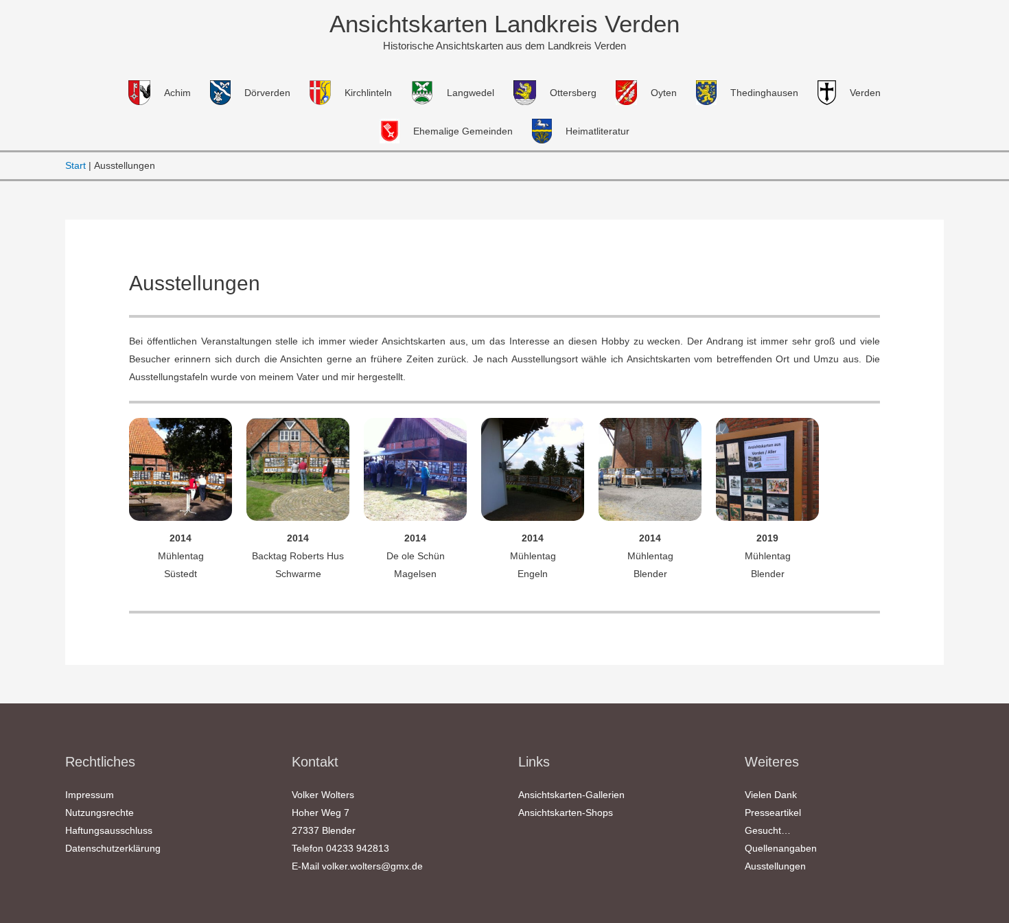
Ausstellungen (775, 866)
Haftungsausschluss (108, 830)
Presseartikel (773, 812)
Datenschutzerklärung (113, 848)
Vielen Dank (771, 794)
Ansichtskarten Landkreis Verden (504, 23)
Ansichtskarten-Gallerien (571, 794)
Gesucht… (768, 830)
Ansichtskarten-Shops (565, 812)
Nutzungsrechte (99, 812)
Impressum (89, 794)
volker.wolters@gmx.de (372, 866)
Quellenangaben (781, 848)
